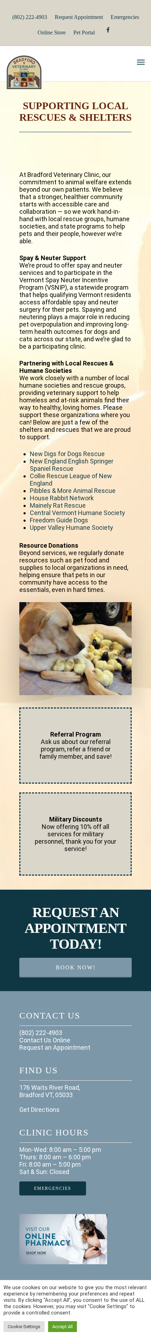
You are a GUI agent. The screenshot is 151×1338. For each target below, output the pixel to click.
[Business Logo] (65, 88)
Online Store (52, 32)
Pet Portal (84, 32)
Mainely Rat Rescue (58, 505)
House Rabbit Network (62, 498)
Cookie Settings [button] (24, 1326)
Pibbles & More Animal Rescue (73, 490)
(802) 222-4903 (29, 17)
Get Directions (39, 1109)
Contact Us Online (44, 1040)
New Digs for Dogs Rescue (67, 453)
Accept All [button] (62, 1326)
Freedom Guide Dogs (59, 520)
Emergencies (125, 17)
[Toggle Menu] (141, 61)
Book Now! (76, 967)
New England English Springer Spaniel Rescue (71, 464)
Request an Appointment (54, 1047)
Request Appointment (79, 17)
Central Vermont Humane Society (77, 512)
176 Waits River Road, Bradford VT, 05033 (49, 1091)
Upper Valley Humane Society (71, 527)
